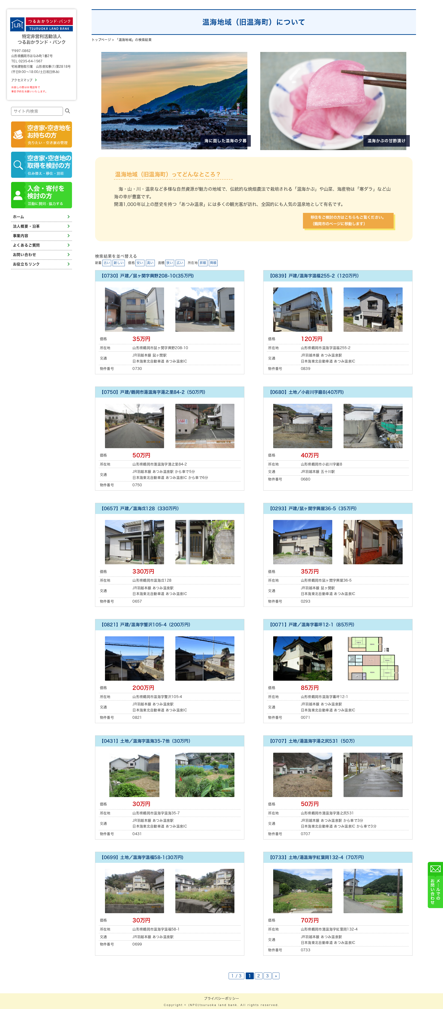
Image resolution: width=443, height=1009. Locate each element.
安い (140, 262)
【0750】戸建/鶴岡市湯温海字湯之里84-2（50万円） (153, 392)
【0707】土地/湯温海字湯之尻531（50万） (312, 741)
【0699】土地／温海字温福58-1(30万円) (141, 857)
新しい (119, 262)
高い (150, 262)
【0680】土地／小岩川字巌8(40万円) (306, 392)
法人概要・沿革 (26, 226)
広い (180, 262)
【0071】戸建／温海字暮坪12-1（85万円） (312, 624)
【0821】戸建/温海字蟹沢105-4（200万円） (146, 624)
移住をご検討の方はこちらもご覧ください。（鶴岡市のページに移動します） (348, 220)
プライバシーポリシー (221, 998)
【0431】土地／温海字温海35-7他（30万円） (146, 741)
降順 (213, 262)
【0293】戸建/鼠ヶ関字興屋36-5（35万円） (313, 508)
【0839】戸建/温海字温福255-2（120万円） (314, 276)
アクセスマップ (21, 80)
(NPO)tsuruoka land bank (212, 1005)
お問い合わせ (24, 255)
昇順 (203, 262)
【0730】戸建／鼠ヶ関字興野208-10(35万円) (146, 276)
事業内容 (20, 236)
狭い (169, 262)
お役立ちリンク (26, 264)
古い (107, 262)
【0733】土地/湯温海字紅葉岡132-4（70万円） (317, 857)
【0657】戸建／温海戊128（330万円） (140, 508)
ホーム (18, 217)
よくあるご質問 (26, 245)
